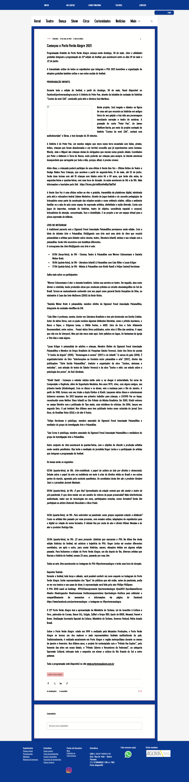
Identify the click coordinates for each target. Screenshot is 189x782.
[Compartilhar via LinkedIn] (61, 683)
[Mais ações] (140, 38)
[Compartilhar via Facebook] (48, 683)
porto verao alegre (55, 674)
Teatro (50, 21)
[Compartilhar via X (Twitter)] (54, 683)
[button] (151, 21)
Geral (37, 21)
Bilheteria (26, 757)
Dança (62, 21)
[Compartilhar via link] (67, 683)
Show (74, 21)
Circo (86, 21)
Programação (28, 754)
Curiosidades (102, 21)
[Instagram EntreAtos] (69, 770)
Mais (133, 21)
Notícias (120, 21)
